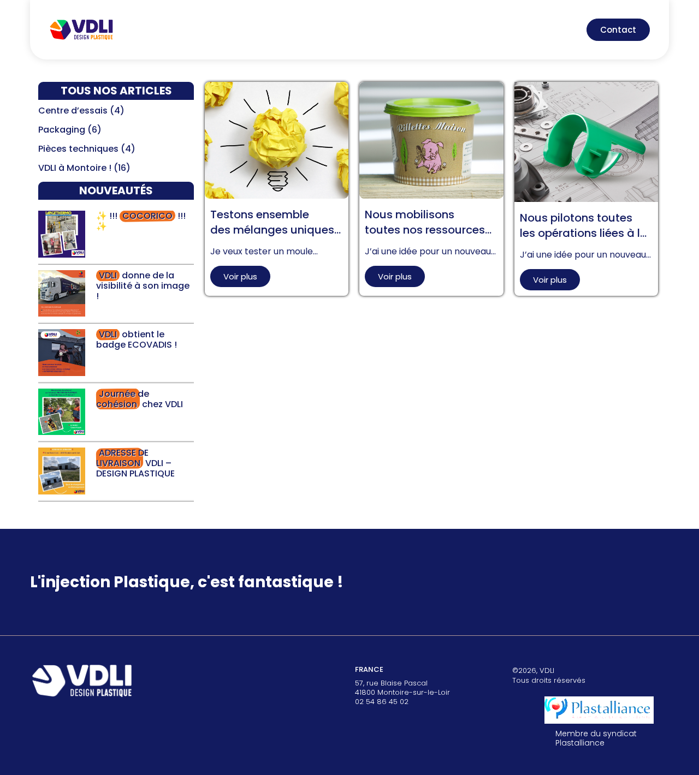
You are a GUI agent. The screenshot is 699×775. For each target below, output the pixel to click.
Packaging (61, 129)
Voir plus (240, 276)
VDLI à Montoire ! (74, 168)
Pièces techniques (78, 148)
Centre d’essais (73, 110)
